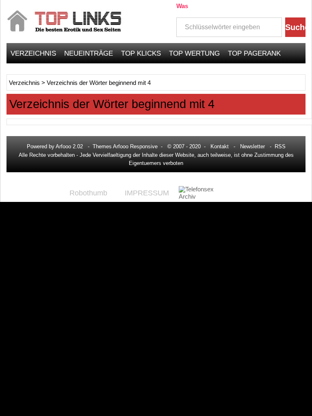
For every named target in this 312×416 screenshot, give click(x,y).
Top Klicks (141, 53)
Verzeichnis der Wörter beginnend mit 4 (99, 83)
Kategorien (94, 73)
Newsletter (252, 146)
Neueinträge (88, 53)
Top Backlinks (37, 73)
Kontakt (219, 146)
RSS (280, 146)
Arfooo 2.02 (69, 146)
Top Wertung (194, 53)
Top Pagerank (254, 53)
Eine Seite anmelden (263, 73)
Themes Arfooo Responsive (125, 146)
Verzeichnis (33, 53)
